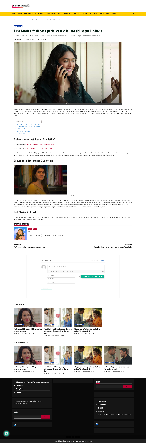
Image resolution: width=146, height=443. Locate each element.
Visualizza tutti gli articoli (53, 235)
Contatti (100, 408)
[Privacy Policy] (67, 437)
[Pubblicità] (73, 437)
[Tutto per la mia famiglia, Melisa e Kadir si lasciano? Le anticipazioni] (88, 317)
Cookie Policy (19, 385)
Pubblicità (18, 392)
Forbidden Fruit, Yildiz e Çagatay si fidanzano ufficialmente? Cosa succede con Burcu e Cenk (58, 331)
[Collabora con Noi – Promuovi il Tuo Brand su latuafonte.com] (70, 437)
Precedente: (29, 245)
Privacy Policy (19, 389)
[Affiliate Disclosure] (76, 437)
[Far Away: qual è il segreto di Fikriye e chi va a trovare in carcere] (28, 317)
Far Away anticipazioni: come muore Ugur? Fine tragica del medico (117, 368)
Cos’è (107, 14)
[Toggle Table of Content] (39, 121)
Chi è (59, 14)
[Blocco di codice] (65, 272)
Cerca (16, 412)
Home (13, 14)
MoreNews (79, 441)
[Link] (68, 272)
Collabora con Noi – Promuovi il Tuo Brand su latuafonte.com (32, 382)
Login (102, 260)
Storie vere (77, 14)
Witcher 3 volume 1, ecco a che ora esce (39, 145)
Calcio (85, 14)
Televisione (38, 14)
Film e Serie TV (28, 14)
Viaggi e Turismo (51, 14)
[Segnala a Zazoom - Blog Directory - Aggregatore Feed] (15, 425)
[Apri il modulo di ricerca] (133, 13)
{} (70, 271)
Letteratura (93, 14)
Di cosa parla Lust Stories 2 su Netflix (28, 127)
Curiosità (67, 14)
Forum (20, 14)
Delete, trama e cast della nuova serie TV (39, 148)
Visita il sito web (35, 235)
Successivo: (113, 245)
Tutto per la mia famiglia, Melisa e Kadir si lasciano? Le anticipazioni (87, 330)
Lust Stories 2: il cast (22, 129)
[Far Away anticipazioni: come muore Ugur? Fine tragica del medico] (118, 355)
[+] (73, 271)
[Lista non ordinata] (61, 272)
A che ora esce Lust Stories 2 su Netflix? (28, 124)
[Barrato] (56, 272)
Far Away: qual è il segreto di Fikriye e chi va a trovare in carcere (28, 330)
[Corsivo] (51, 272)
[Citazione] (63, 272)
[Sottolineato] (54, 272)
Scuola (114, 14)
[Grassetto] (49, 272)
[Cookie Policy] (78, 437)
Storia (102, 14)
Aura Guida (18, 39)
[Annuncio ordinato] (58, 272)
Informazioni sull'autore (23, 131)
